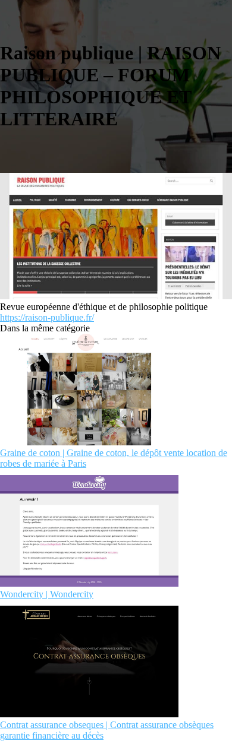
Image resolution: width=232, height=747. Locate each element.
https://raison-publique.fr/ (47, 317)
